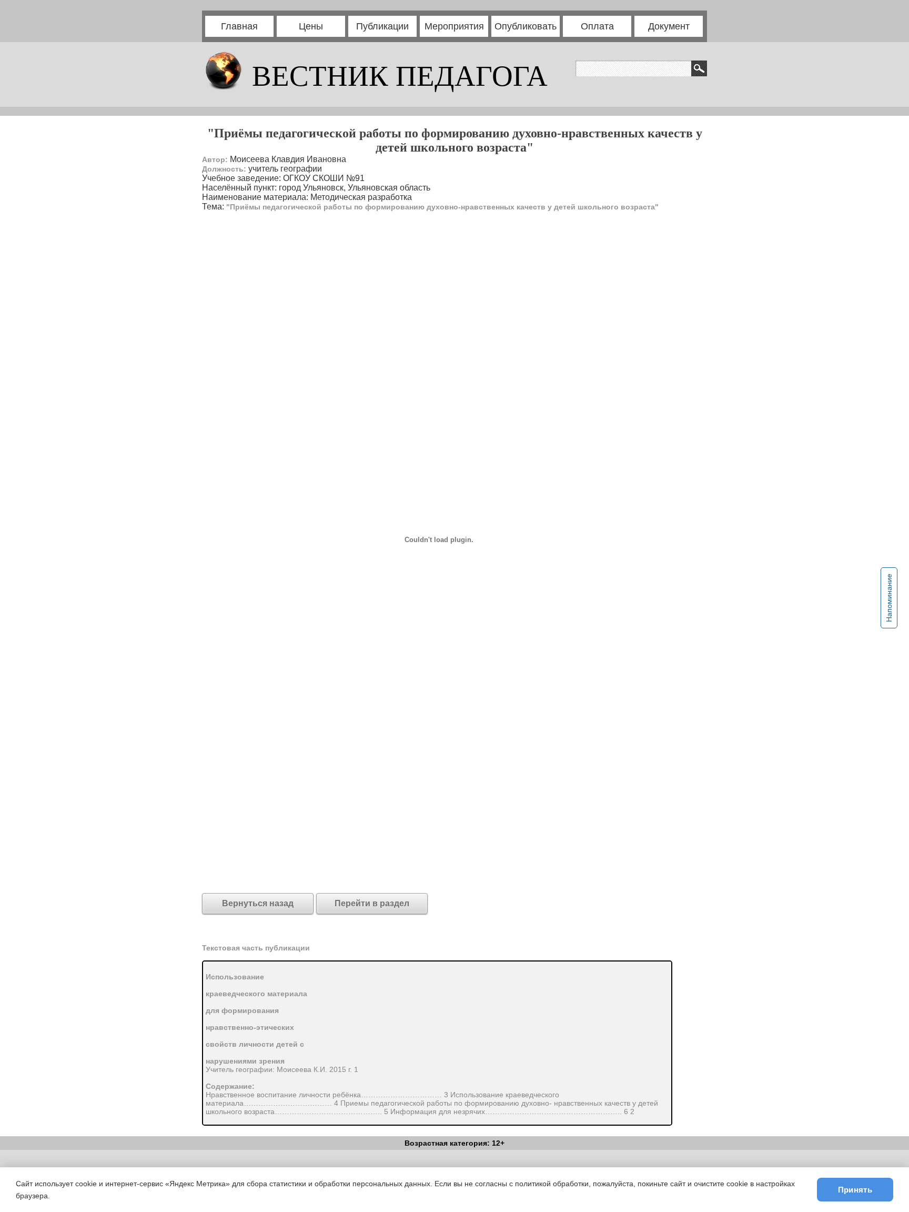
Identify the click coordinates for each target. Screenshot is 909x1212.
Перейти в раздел (372, 903)
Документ (669, 26)
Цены (311, 26)
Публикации (382, 26)
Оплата (597, 26)
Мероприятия (454, 26)
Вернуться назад (258, 903)
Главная (239, 26)
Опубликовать (525, 26)
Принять (855, 1189)
